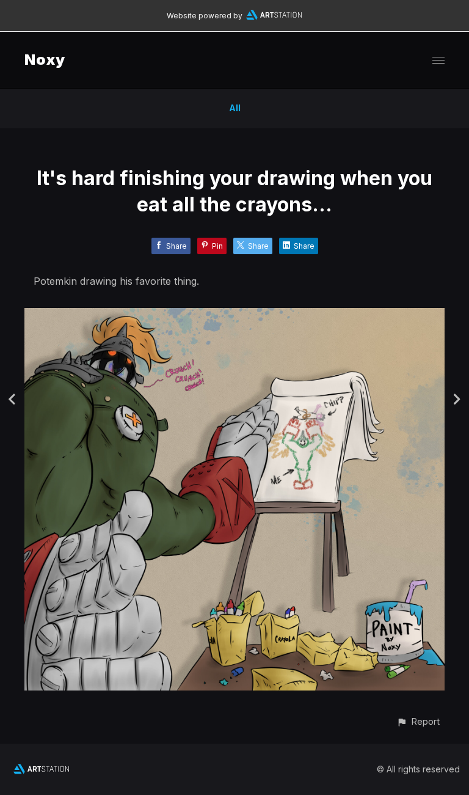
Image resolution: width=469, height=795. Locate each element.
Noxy (44, 59)
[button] (418, 721)
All (235, 108)
